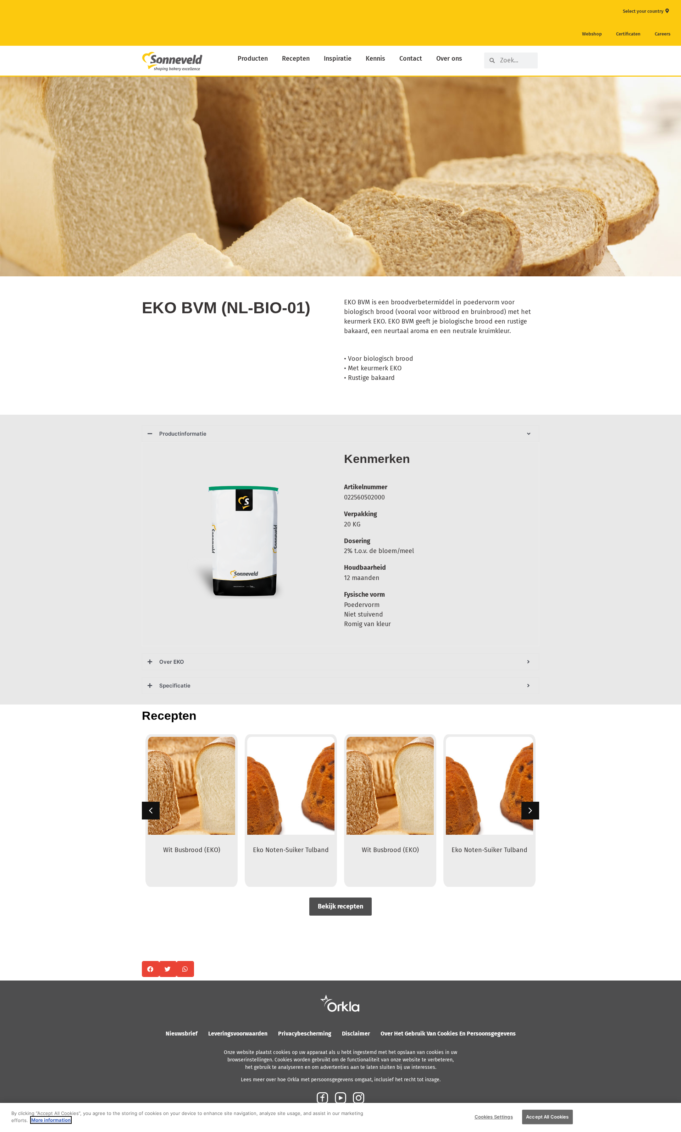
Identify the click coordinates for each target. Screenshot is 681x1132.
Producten (253, 58)
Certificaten (628, 34)
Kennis (375, 58)
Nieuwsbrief (182, 1033)
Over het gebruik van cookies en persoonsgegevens (448, 1033)
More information (51, 1120)
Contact (410, 58)
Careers (662, 34)
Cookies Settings (494, 1117)
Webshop (592, 34)
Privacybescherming (304, 1033)
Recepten (296, 58)
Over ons (449, 58)
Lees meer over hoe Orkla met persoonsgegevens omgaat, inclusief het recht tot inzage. (341, 1080)
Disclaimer (356, 1033)
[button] (530, 810)
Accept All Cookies (547, 1117)
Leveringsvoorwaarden (237, 1033)
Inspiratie (337, 58)
